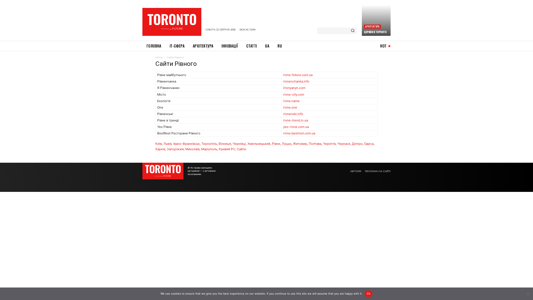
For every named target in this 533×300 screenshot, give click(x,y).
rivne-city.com (293, 94)
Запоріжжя (175, 149)
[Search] (353, 31)
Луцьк (286, 144)
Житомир (300, 144)
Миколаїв (192, 149)
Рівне (276, 144)
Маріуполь (209, 149)
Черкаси (343, 144)
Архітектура (372, 26)
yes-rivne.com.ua (296, 127)
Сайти (241, 149)
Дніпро (357, 144)
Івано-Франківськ (186, 144)
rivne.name (291, 101)
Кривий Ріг (227, 149)
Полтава (315, 144)
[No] (528, 294)
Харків (160, 149)
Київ (158, 144)
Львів (167, 144)
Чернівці (239, 144)
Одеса (369, 144)
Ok (368, 293)
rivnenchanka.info (296, 81)
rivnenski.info (293, 114)
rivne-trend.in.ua (295, 120)
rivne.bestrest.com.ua (299, 133)
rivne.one (290, 107)
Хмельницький (259, 144)
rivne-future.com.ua (298, 75)
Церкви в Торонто (375, 32)
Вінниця (225, 144)
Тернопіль (209, 144)
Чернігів (329, 144)
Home (159, 57)
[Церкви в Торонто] (376, 20)
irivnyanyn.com (294, 88)
